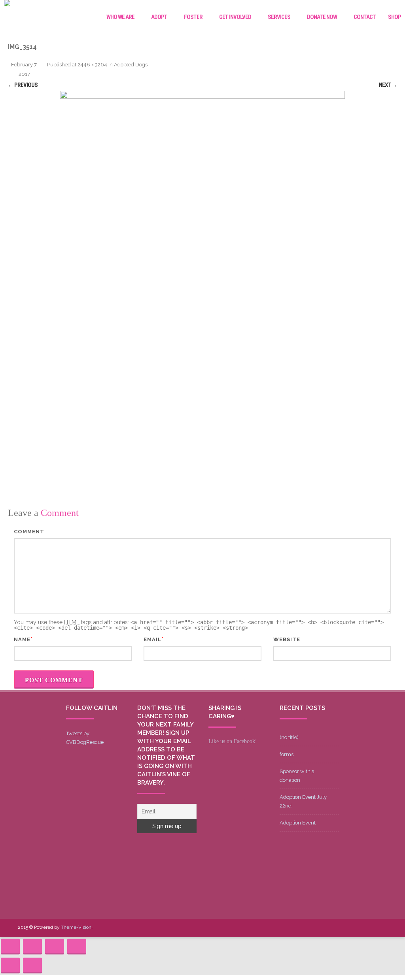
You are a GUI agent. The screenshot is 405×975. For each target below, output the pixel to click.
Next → (388, 84)
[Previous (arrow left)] (10, 965)
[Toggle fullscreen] (54, 946)
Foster (193, 17)
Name (22, 639)
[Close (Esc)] (10, 946)
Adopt (159, 17)
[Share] (32, 946)
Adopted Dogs (131, 65)
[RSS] (381, 927)
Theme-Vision (76, 927)
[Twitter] (330, 927)
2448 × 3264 (92, 65)
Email (152, 639)
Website (286, 639)
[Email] (368, 927)
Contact (365, 17)
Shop (394, 17)
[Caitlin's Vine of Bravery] (7, 4)
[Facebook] (317, 927)
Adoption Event (298, 823)
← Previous (23, 84)
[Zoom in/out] (76, 946)
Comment (29, 531)
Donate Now (322, 17)
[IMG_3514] (202, 280)
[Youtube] (343, 927)
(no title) (289, 737)
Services (279, 17)
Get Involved (235, 17)
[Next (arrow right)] (32, 965)
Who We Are (120, 17)
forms (286, 754)
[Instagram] (355, 927)
